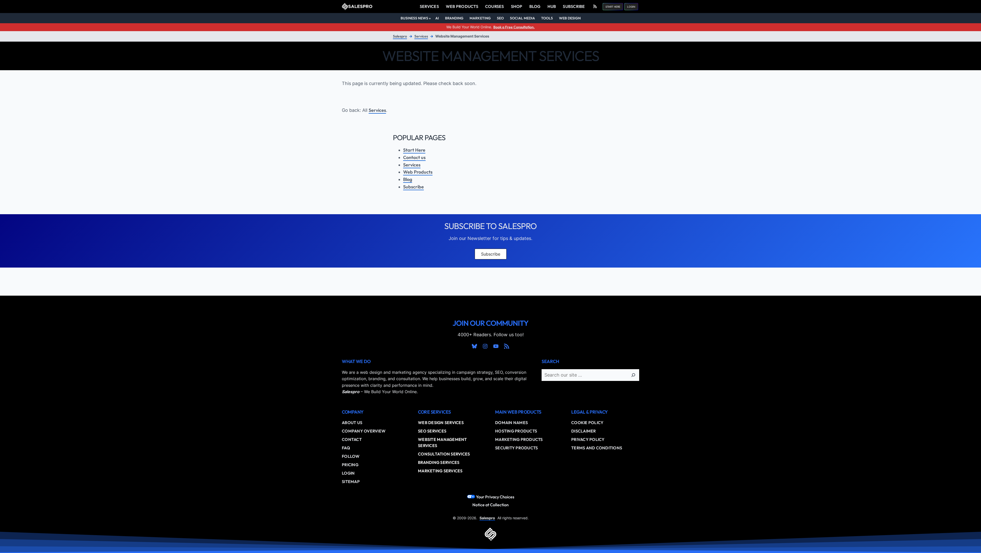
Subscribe (413, 187)
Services (421, 36)
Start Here (414, 150)
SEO (500, 18)
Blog (407, 179)
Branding (454, 18)
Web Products (418, 172)
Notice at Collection (490, 504)
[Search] (633, 375)
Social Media (522, 18)
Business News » (416, 18)
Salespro (400, 36)
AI (437, 18)
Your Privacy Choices (494, 496)
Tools (547, 18)
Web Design (570, 18)
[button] (613, 6)
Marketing (480, 18)
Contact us (414, 157)
